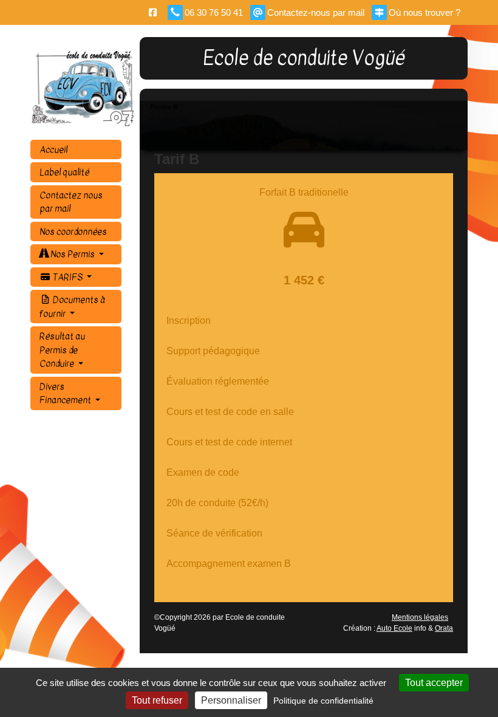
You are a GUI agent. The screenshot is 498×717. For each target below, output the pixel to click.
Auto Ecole (394, 628)
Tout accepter (434, 683)
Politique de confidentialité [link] (323, 700)
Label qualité (64, 172)
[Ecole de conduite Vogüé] (85, 88)
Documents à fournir (72, 306)
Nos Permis (73, 254)
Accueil (53, 149)
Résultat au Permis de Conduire (62, 349)
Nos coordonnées (73, 231)
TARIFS (67, 277)
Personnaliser (231, 700)
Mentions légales (420, 617)
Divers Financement (66, 393)
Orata (444, 628)
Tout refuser (157, 700)
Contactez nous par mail (71, 202)
